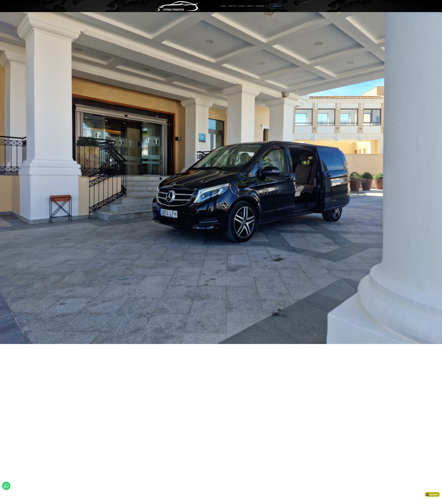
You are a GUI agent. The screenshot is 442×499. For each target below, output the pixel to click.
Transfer (260, 6)
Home (223, 6)
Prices (250, 6)
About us (232, 6)
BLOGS (241, 6)
